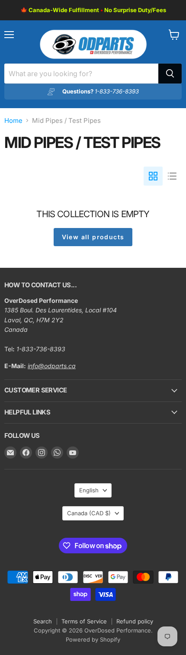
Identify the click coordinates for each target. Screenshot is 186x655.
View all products (93, 237)
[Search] (170, 73)
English (89, 490)
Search (42, 621)
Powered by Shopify (93, 639)
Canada (89, 513)
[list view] (172, 176)
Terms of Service (84, 621)
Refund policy (134, 621)
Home (13, 120)
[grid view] (153, 176)
